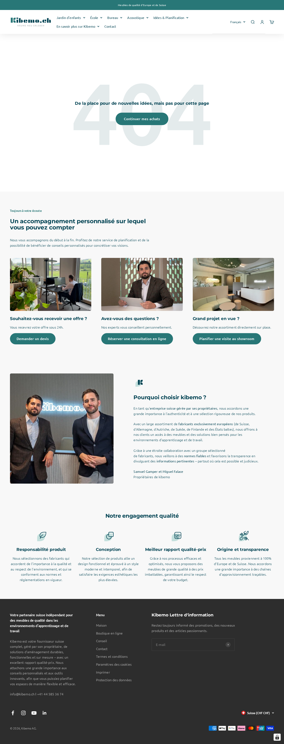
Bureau (112, 17)
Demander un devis (33, 338)
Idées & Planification (168, 17)
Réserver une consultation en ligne (137, 338)
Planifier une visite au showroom (226, 338)
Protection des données (114, 679)
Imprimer (103, 672)
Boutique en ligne (109, 633)
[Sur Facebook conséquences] (13, 713)
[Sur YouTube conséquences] (34, 713)
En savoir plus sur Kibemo (76, 26)
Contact (110, 26)
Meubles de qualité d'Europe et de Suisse (142, 5)
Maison (101, 625)
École (94, 17)
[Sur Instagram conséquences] (23, 713)
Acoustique (135, 17)
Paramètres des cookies (114, 664)
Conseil (101, 640)
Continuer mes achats (142, 119)
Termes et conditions (112, 656)
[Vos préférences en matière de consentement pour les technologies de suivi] (277, 737)
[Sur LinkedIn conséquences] (44, 713)
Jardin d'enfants (69, 17)
